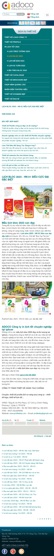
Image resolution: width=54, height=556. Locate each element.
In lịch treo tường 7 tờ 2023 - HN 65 (18, 504)
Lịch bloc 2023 (15, 56)
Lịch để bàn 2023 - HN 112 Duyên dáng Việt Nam (23, 463)
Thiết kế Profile (13, 42)
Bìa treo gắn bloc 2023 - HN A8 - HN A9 (19, 510)
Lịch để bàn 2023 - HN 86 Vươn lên (18, 498)
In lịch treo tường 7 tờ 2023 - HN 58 (18, 454)
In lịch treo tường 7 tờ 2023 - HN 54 (18, 469)
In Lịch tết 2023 (12, 47)
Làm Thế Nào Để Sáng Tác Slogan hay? (19, 145)
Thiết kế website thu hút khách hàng (17, 155)
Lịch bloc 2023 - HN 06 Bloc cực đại (18, 485)
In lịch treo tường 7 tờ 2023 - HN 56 (18, 513)
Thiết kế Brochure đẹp (16, 80)
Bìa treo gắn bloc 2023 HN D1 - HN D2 (19, 476)
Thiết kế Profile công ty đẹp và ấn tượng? (20, 126)
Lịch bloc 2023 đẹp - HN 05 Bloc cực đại (19, 501)
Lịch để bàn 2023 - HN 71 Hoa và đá (18, 482)
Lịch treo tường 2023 (19, 51)
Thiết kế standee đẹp (15, 94)
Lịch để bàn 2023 (16, 61)
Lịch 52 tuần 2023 (16, 66)
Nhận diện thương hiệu (16, 89)
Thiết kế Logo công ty (16, 37)
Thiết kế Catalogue (14, 75)
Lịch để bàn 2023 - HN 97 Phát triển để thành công (24, 460)
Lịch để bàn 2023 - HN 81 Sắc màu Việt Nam (21, 451)
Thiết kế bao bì (12, 99)
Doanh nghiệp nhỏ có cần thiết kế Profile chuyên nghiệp (26, 136)
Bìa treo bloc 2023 (17, 70)
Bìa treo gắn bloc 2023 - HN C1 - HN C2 (19, 491)
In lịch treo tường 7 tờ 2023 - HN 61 (18, 479)
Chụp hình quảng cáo (15, 85)
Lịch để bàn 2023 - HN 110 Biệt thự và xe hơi (21, 473)
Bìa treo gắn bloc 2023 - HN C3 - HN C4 (19, 466)
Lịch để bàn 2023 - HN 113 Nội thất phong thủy (22, 507)
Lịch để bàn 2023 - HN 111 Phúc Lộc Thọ (20, 494)
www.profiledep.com (18, 413)
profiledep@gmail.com (43, 413)
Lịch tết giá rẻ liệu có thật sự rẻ (15, 165)
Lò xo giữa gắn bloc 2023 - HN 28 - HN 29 (20, 488)
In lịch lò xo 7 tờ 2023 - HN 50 (15, 457)
